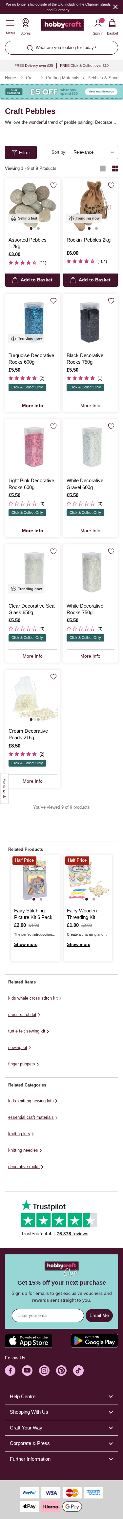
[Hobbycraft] (62, 26)
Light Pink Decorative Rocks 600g (31, 484)
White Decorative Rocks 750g (85, 609)
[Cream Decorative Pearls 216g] (32, 697)
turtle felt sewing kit (26, 1031)
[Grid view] (115, 168)
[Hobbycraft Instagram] (44, 1370)
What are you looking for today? (66, 47)
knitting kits (19, 1133)
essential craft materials (31, 1117)
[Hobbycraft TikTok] (78, 1370)
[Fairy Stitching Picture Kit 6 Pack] (35, 879)
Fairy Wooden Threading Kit (82, 914)
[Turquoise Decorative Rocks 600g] (32, 321)
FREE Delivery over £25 (33, 65)
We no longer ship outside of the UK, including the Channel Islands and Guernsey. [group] (58, 7)
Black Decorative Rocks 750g (85, 359)
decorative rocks (24, 1166)
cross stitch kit (22, 1014)
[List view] (103, 168)
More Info (32, 405)
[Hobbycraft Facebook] (10, 1370)
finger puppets (21, 1063)
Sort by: (59, 152)
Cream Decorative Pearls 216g (28, 734)
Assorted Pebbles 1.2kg (28, 243)
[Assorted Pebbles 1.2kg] (32, 205)
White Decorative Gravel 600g (85, 484)
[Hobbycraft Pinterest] (61, 1370)
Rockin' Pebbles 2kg (89, 240)
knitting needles (23, 1150)
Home (10, 77)
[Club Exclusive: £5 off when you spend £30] (61, 92)
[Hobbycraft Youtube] (27, 1370)
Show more (25, 944)
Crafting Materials (62, 77)
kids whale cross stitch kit (33, 998)
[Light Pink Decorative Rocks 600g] (32, 446)
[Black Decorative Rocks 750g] (90, 321)
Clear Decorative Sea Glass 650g (31, 609)
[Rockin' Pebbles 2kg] (90, 205)
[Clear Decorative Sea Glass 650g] (32, 571)
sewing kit (17, 1047)
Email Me (99, 1315)
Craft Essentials (32, 77)
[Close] (115, 7)
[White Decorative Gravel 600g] (90, 446)
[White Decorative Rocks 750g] (90, 571)
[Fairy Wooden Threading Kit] (88, 879)
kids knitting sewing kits (31, 1100)
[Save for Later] (53, 185)
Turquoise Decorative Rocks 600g (31, 359)
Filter (25, 152)
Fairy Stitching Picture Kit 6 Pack (33, 914)
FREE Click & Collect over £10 (84, 65)
